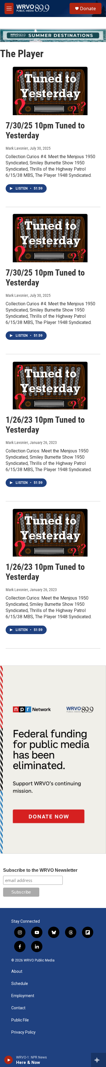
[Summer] (53, 35)
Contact (18, 1008)
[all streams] (98, 1060)
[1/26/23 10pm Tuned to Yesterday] (50, 385)
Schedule (19, 984)
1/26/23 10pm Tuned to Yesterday (45, 425)
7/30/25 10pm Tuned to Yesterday (45, 130)
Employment (22, 996)
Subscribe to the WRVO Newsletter (40, 870)
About (16, 971)
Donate (88, 8)
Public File (20, 1020)
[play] (8, 1060)
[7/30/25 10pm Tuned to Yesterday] (50, 90)
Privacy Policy (23, 1032)
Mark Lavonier (17, 148)
